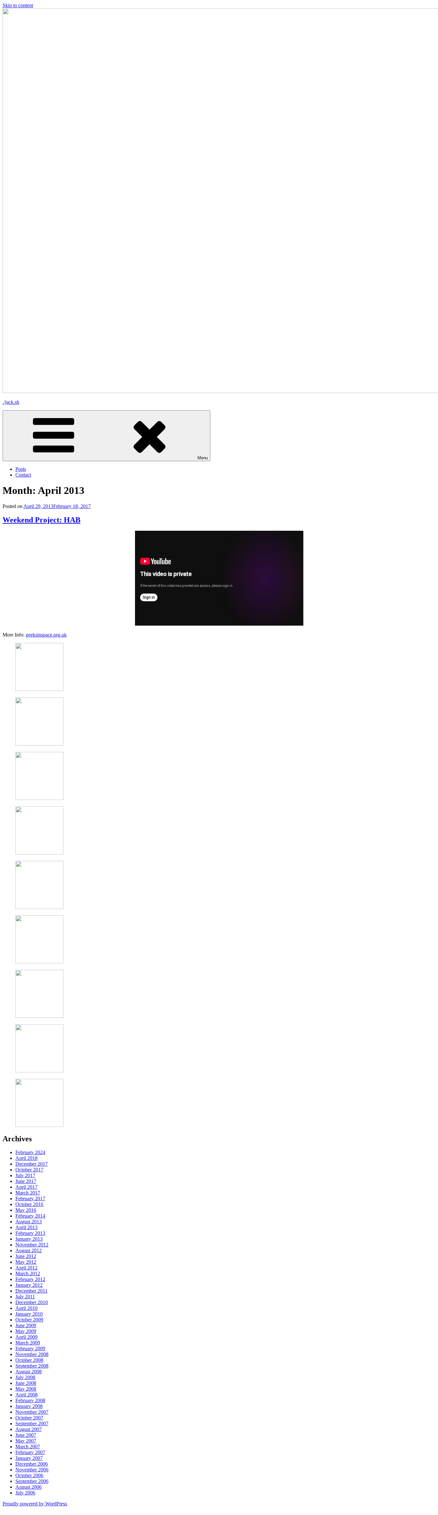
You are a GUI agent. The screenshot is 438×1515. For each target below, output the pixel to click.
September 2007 (31, 1423)
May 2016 (25, 1210)
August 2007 (28, 1429)
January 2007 (29, 1458)
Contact (23, 475)
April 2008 (26, 1394)
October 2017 (29, 1169)
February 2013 (30, 1233)
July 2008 (25, 1377)
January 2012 (29, 1285)
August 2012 (28, 1250)
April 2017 (26, 1187)
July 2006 (25, 1492)
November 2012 (31, 1244)
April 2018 (26, 1158)
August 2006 (28, 1487)
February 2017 (30, 1198)
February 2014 (30, 1216)
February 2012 (30, 1279)
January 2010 (29, 1314)
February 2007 (30, 1452)
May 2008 (25, 1389)
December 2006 (31, 1464)
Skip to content (18, 5)
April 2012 (26, 1267)
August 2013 (28, 1221)
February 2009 (30, 1348)
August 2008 (28, 1371)
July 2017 (25, 1175)
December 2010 (31, 1302)
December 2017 (31, 1164)
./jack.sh (11, 402)
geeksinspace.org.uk (46, 634)
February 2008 (30, 1400)
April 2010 (26, 1308)
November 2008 (31, 1354)
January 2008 (29, 1406)
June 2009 (25, 1325)
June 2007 (25, 1435)
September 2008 (31, 1366)
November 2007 (31, 1412)
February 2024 (30, 1152)
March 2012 (27, 1273)
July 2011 (25, 1296)
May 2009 (25, 1331)
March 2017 (27, 1192)
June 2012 (25, 1256)
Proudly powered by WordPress (35, 1503)
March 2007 (27, 1446)
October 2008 (29, 1360)
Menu (203, 457)
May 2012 (25, 1262)
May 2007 (25, 1441)
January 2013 (29, 1239)
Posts (20, 469)
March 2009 (27, 1342)
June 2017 (25, 1181)
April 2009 (26, 1337)
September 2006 (31, 1481)
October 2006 (29, 1475)
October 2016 (29, 1204)
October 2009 (29, 1319)
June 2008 (25, 1383)
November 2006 (31, 1469)
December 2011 (31, 1291)
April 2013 (26, 1227)
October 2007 (29, 1417)
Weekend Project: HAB (41, 520)
